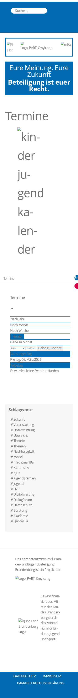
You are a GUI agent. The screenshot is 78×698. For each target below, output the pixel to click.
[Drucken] (16, 308)
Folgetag (16, 365)
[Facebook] (61, 24)
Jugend (19, 483)
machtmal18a (23, 462)
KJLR (17, 473)
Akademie (21, 516)
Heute (17, 336)
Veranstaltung (24, 424)
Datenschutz (23, 505)
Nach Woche (19, 330)
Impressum (52, 676)
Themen (20, 446)
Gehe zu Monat (21, 342)
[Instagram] (70, 10)
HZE (16, 489)
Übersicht (21, 435)
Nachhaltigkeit (24, 451)
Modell (18, 457)
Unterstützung (24, 430)
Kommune (21, 467)
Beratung (20, 510)
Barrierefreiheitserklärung (40, 683)
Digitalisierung (24, 494)
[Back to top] (39, 693)
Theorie (19, 440)
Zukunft (19, 419)
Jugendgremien (25, 478)
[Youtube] (61, 10)
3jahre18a (21, 521)
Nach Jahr (17, 319)
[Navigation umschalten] (6, 7)
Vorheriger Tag (21, 354)
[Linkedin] (53, 10)
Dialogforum (23, 499)
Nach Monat (19, 325)
